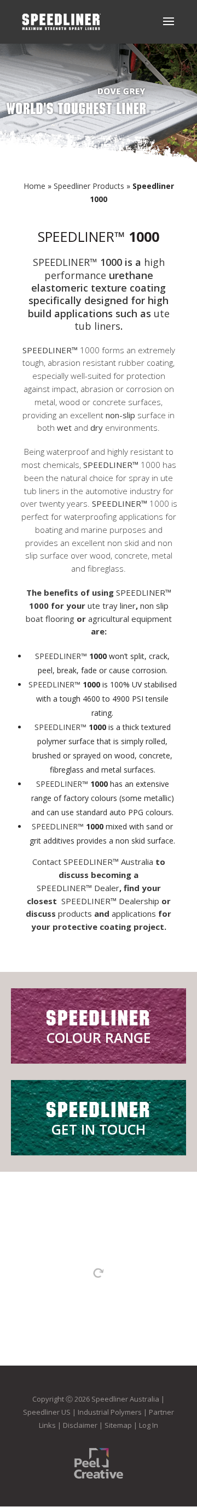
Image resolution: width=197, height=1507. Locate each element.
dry (96, 427)
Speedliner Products (89, 186)
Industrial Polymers (110, 1412)
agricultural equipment (130, 618)
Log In (148, 1425)
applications (134, 913)
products (75, 913)
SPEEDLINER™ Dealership (110, 900)
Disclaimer (80, 1425)
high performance (104, 268)
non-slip (120, 415)
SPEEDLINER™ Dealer (78, 887)
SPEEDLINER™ (81, 236)
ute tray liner (112, 605)
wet (64, 427)
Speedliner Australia (125, 1399)
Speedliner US (47, 1412)
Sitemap (118, 1425)
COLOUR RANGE (99, 1037)
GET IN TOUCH (98, 1129)
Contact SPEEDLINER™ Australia (92, 861)
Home (34, 186)
